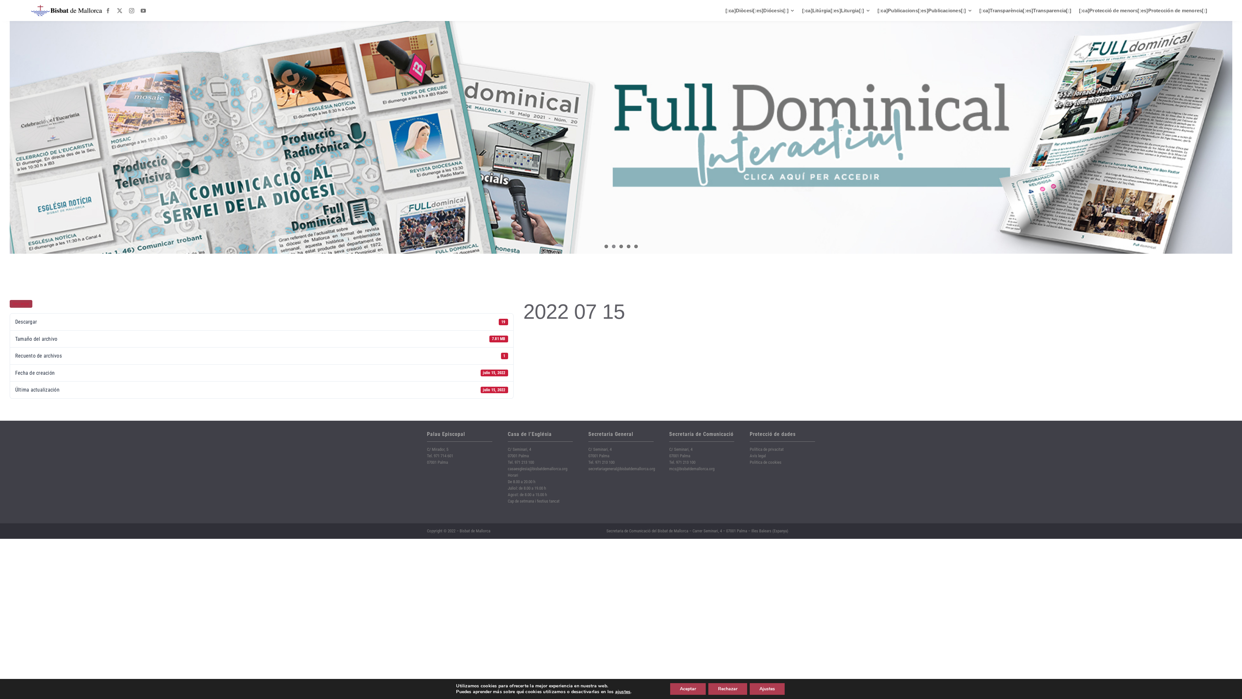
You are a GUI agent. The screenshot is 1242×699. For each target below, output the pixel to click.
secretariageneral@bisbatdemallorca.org (621, 468)
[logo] (66, 7)
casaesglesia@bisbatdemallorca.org (537, 468)
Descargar (21, 304)
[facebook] (108, 10)
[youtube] (143, 10)
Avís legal (758, 455)
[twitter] (119, 10)
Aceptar (688, 689)
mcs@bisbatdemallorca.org (691, 468)
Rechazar (727, 689)
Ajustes (767, 689)
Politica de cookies (765, 462)
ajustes (623, 692)
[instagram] (131, 10)
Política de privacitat (767, 449)
